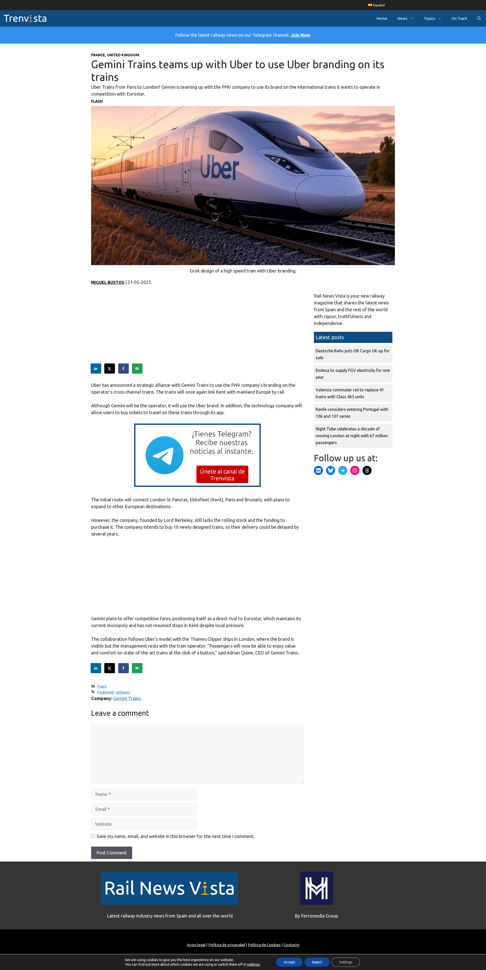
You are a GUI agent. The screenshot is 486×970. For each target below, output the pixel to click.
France (98, 55)
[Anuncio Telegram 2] (197, 485)
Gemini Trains (126, 698)
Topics (429, 18)
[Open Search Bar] (479, 18)
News (402, 18)
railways (122, 692)
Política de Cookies (264, 945)
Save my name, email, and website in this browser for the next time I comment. (176, 836)
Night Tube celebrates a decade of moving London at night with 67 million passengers (352, 436)
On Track (459, 18)
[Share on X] (110, 368)
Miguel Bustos (107, 282)
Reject (317, 962)
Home (381, 18)
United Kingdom (123, 55)
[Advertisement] (197, 327)
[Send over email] (137, 368)
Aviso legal (196, 945)
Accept (289, 962)
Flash (97, 101)
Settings (345, 962)
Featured (105, 692)
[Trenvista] (25, 18)
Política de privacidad (226, 945)
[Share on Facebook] (124, 368)
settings (253, 964)
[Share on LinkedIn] (96, 368)
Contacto (291, 945)
